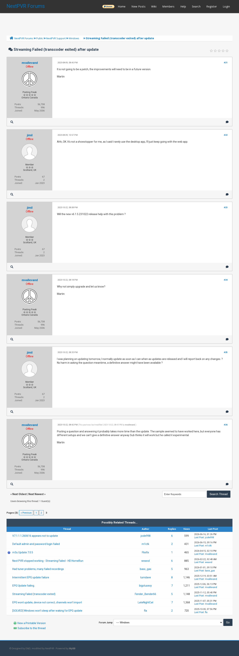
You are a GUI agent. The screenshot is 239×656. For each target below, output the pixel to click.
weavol (145, 560)
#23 (225, 207)
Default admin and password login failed (36, 543)
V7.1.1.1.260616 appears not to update (35, 535)
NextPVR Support (56, 38)
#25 (225, 352)
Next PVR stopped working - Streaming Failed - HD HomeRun (47, 560)
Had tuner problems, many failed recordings (38, 569)
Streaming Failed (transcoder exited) (33, 594)
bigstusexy (145, 585)
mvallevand (30, 63)
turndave (145, 577)
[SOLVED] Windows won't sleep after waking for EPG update (47, 610)
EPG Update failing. (23, 585)
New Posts (138, 6)
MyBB (72, 648)
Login (226, 6)
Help (183, 6)
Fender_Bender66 (145, 594)
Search (196, 6)
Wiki (153, 6)
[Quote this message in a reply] (227, 122)
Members (168, 6)
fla (145, 610)
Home (122, 6)
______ (108, 6)
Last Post (199, 537)
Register (211, 6)
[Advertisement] (119, 23)
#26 (225, 425)
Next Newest (36, 494)
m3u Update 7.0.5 (22, 552)
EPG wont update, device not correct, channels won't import (47, 602)
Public (39, 38)
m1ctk (145, 543)
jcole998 (145, 535)
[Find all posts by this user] (12, 122)
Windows (74, 38)
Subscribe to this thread (32, 628)
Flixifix (145, 552)
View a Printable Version (31, 623)
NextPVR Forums (26, 6)
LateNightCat (145, 602)
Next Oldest (19, 494)
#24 (225, 280)
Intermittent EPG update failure (30, 577)
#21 (225, 62)
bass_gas (145, 569)
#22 (225, 135)
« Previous (26, 512)
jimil (29, 135)
